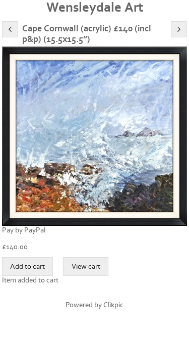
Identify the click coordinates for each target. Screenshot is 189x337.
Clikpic (113, 305)
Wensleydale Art (94, 7)
